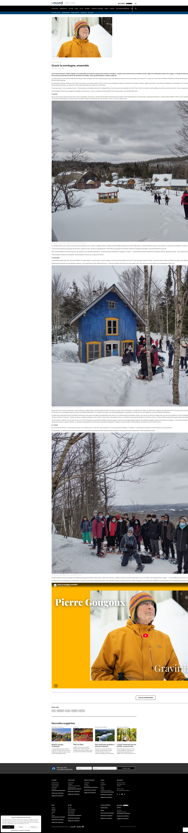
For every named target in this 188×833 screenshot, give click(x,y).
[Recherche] (134, 8)
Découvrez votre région (58, 727)
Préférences (34, 827)
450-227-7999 (120, 789)
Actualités (76, 727)
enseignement (60, 710)
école (54, 710)
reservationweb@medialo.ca (123, 790)
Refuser (21, 827)
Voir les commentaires (145, 697)
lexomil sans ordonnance (57, 793)
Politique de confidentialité (25, 830)
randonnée (74, 710)
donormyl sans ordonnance (58, 790)
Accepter (8, 827)
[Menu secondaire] (135, 3)
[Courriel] (63, 68)
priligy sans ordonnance (57, 795)
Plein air (67, 710)
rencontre (81, 710)
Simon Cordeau (58, 68)
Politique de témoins (15, 830)
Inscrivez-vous (126, 768)
